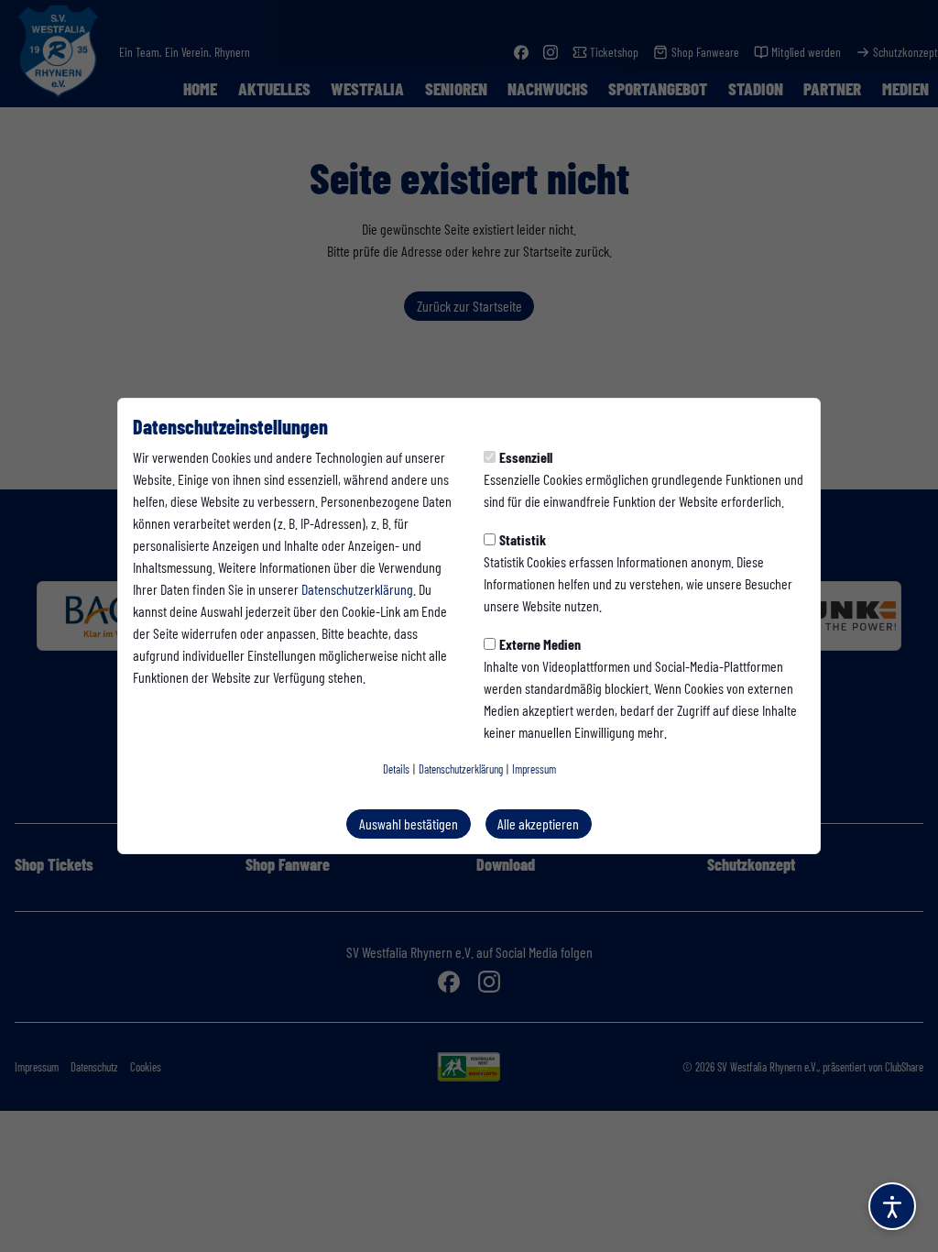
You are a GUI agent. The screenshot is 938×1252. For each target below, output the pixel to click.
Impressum (534, 769)
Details (396, 769)
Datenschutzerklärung (357, 589)
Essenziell (525, 457)
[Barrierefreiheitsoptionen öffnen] (892, 1206)
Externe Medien (540, 644)
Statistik (522, 539)
